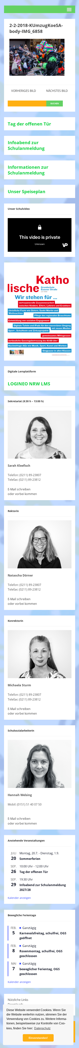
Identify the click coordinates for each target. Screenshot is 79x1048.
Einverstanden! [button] (38, 1037)
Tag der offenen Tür (33, 872)
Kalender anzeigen (19, 898)
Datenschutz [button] (42, 1028)
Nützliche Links (18, 1000)
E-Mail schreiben (19, 489)
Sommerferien (29, 859)
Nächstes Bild (57, 91)
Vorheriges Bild (23, 91)
